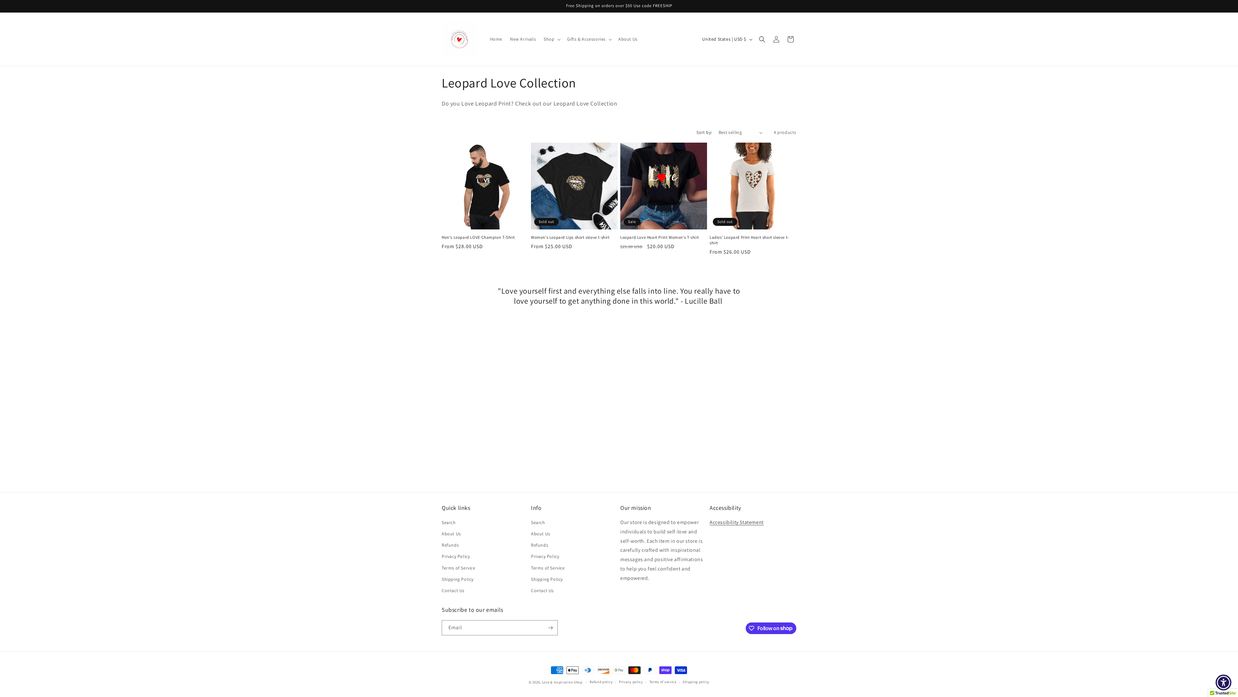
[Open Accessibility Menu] (1223, 682)
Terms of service (662, 682)
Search (449, 522)
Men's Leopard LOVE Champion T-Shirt (478, 237)
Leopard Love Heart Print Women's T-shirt (659, 237)
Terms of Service (459, 568)
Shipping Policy (458, 579)
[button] (551, 39)
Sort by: (704, 132)
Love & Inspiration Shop (563, 682)
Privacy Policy (456, 556)
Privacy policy (631, 682)
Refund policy (601, 682)
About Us (451, 534)
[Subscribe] (550, 627)
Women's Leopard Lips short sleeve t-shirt (570, 237)
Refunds (450, 545)
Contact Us (453, 590)
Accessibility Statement (737, 522)
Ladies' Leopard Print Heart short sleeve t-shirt (749, 240)
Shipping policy (696, 682)
